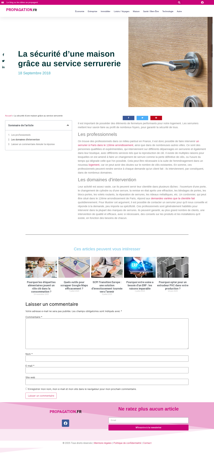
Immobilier (105, 11)
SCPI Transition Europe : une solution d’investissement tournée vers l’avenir (106, 287)
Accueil (8, 116)
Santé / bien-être (151, 11)
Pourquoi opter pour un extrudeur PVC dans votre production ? (172, 285)
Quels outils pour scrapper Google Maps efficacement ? (74, 285)
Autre (179, 11)
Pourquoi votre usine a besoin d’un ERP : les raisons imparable (139, 285)
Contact (147, 443)
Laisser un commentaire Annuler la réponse (33, 144)
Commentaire (33, 317)
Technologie (167, 11)
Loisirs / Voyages (121, 11)
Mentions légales (103, 443)
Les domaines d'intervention (25, 139)
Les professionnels (21, 135)
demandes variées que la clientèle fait (173, 198)
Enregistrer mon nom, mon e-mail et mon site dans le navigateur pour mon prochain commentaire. (82, 389)
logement (94, 164)
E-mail (29, 366)
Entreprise (92, 11)
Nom (29, 354)
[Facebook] (65, 423)
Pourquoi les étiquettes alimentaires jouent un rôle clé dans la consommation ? (41, 287)
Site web (30, 377)
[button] (179, 2)
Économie (79, 11)
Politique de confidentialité (127, 443)
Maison (136, 11)
